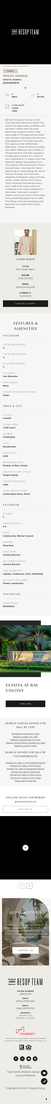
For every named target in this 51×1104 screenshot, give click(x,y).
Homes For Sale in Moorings (25, 772)
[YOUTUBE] (28, 1058)
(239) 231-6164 (25, 278)
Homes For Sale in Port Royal (25, 766)
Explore (25, 704)
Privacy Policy (37, 1088)
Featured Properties (25, 781)
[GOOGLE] (35, 1058)
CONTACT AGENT (25, 304)
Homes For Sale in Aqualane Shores (25, 769)
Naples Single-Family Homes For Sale (25, 743)
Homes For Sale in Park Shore (25, 775)
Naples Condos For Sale (25, 737)
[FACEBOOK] (16, 1058)
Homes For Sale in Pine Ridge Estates (25, 763)
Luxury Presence (25, 1075)
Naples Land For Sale (25, 746)
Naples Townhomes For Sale (25, 740)
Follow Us (25, 809)
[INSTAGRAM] (22, 1058)
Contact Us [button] (25, 950)
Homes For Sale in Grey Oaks (25, 778)
